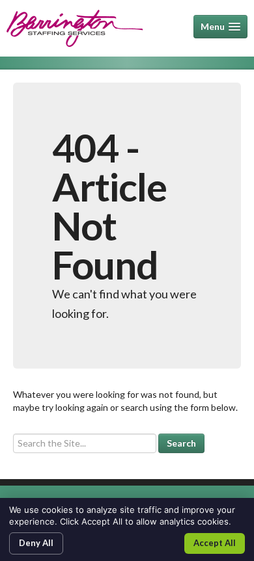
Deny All (36, 543)
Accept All (214, 543)
